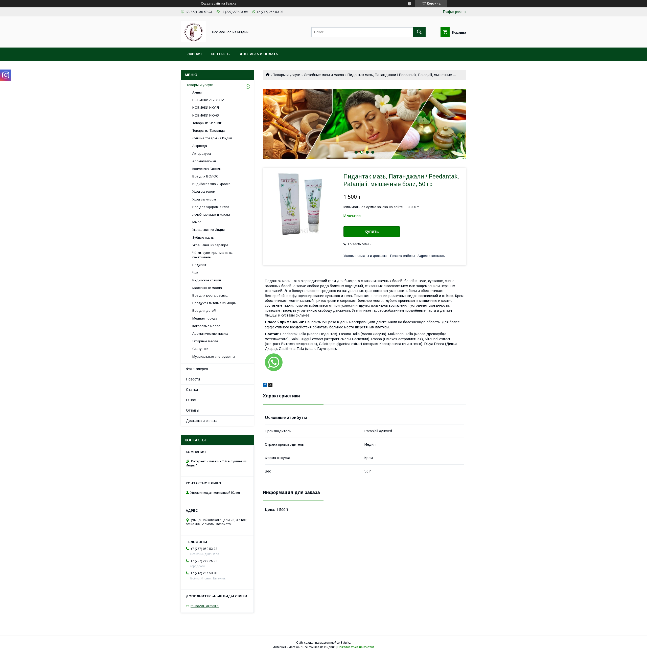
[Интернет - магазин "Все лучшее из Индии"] (193, 41)
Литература (201, 153)
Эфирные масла (205, 341)
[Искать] (419, 32)
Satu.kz (345, 642)
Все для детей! (204, 310)
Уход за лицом (204, 199)
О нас (191, 400)
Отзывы (192, 410)
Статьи (192, 390)
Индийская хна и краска (211, 184)
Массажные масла (207, 288)
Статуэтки (200, 349)
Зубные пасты (203, 237)
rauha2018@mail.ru (205, 606)
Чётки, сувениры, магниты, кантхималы (212, 255)
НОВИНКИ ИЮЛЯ (205, 107)
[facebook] (265, 386)
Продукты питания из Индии (214, 303)
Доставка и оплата (259, 54)
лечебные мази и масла (211, 214)
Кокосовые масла (206, 326)
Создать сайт (210, 3)
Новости (193, 379)
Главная (194, 54)
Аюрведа (199, 146)
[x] (270, 386)
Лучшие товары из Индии (212, 138)
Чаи (195, 273)
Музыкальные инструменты (213, 356)
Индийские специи (206, 280)
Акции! (197, 92)
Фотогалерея (197, 369)
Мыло (196, 222)
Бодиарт (199, 265)
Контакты (220, 54)
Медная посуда (204, 318)
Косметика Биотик (206, 169)
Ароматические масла (210, 333)
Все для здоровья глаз (210, 207)
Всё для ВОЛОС (205, 176)
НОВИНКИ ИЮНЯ (205, 115)
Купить (371, 231)
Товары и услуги (286, 75)
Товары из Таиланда (208, 130)
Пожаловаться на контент (355, 647)
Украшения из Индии (208, 230)
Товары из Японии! (207, 123)
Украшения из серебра (210, 245)
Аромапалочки (204, 161)
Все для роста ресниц (210, 295)
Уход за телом (203, 191)
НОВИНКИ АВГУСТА (208, 100)
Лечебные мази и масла (324, 75)
